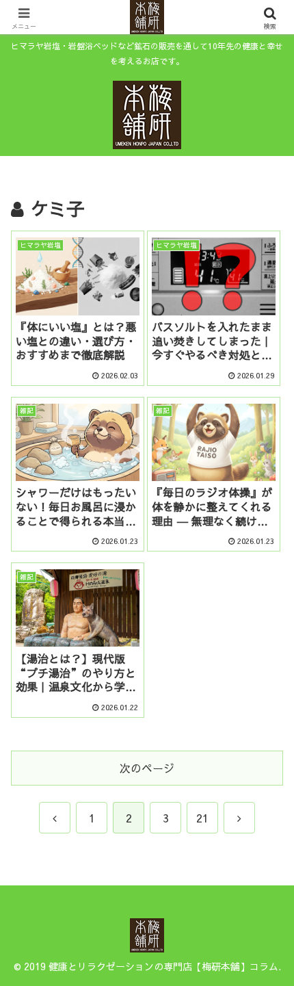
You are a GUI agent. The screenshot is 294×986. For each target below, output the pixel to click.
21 (202, 817)
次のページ (147, 767)
